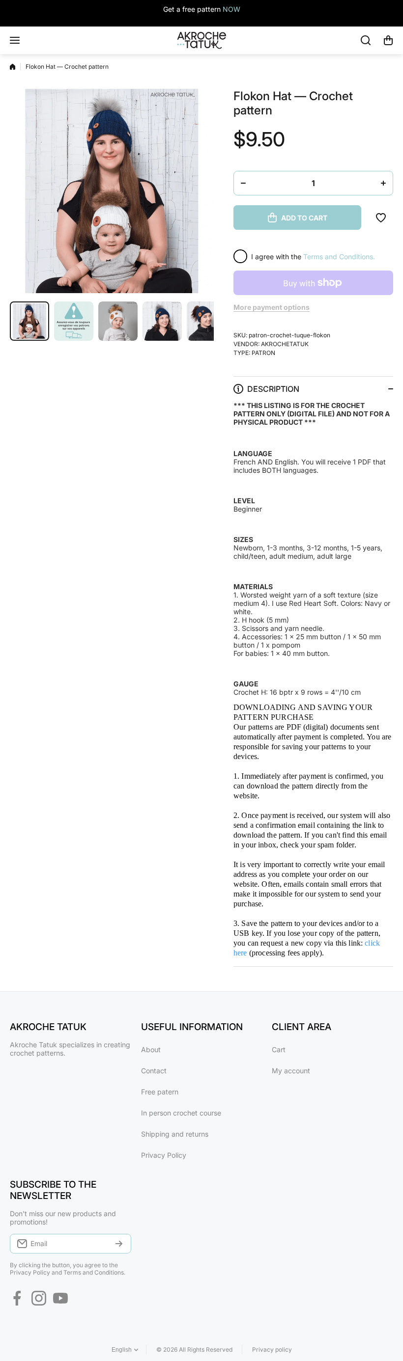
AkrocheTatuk (285, 344)
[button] (388, 40)
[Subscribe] (119, 1243)
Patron (263, 352)
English (122, 1349)
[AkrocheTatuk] (201, 40)
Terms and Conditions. (339, 256)
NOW (231, 9)
